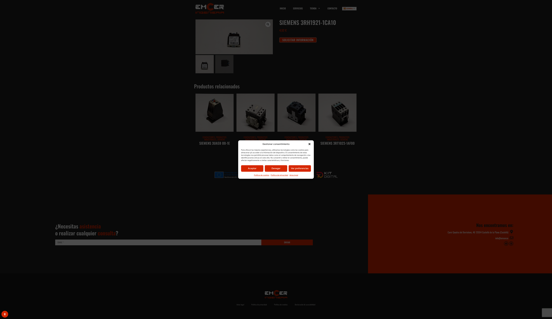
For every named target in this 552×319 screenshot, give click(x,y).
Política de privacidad (279, 175)
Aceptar (252, 168)
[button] (309, 144)
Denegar (276, 168)
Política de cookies (261, 175)
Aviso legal (294, 175)
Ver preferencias (299, 168)
